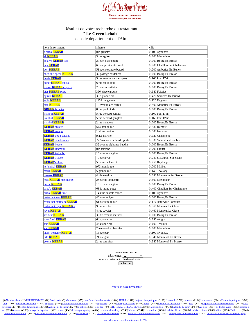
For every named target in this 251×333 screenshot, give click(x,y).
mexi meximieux (58, 179)
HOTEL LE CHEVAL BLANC (127, 306)
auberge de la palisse (38, 310)
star (51, 223)
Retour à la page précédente (126, 286)
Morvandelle (156, 306)
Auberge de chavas (125, 303)
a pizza (53, 51)
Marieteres (71, 300)
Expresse (49, 303)
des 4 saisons (57, 135)
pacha (53, 184)
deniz (52, 78)
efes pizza (55, 91)
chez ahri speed (58, 73)
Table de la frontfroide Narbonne (144, 313)
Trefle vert (235, 310)
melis (52, 170)
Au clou (203, 306)
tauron (16, 310)
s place (53, 157)
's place (53, 162)
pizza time (55, 193)
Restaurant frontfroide (15, 313)
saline (218, 310)
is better (54, 109)
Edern (146, 303)
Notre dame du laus (30, 306)
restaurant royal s (59, 206)
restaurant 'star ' (58, 197)
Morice (132, 310)
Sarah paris (55, 300)
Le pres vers (206, 300)
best (52, 69)
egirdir (53, 96)
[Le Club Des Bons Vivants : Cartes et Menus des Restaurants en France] (125, 11)
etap (52, 104)
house (53, 144)
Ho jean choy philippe (146, 300)
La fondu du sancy (181, 306)
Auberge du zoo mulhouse (75, 303)
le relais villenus (173, 310)
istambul (54, 148)
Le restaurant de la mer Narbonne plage (226, 313)
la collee (81, 306)
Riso (191, 303)
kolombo (54, 153)
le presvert (102, 303)
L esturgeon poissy (81, 310)
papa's (53, 188)
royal (52, 210)
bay (51, 65)
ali (51, 56)
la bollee (99, 306)
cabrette (188, 300)
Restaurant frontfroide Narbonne (51, 313)
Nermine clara (13, 300)
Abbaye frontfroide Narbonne (183, 313)
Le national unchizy (110, 310)
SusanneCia (82, 313)
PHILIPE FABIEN (35, 300)
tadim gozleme (58, 232)
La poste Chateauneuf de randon (218, 303)
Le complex (150, 310)
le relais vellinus (198, 310)
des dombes (56, 140)
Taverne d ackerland (26, 303)
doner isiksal (56, 82)
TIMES (122, 300)
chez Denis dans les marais (97, 300)
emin (52, 100)
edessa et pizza (58, 87)
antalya (53, 126)
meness (53, 175)
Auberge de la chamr (58, 306)
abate (60, 310)
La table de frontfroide (108, 313)
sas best (54, 215)
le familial (55, 166)
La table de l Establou (169, 303)
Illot (5, 303)
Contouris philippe (230, 300)
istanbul (54, 113)
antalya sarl (56, 60)
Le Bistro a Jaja (223, 306)
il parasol (170, 300)
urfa (52, 237)
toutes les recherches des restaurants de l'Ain (125, 320)
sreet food (55, 219)
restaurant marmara (60, 201)
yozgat (53, 241)
